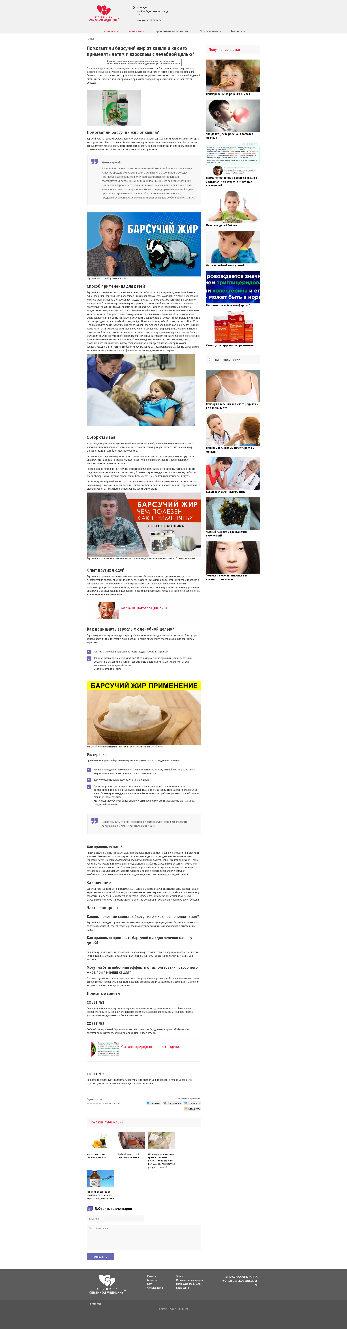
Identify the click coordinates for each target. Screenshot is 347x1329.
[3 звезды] (94, 1103)
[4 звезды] (97, 1103)
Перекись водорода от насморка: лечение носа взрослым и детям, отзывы (100, 1195)
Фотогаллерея (155, 1287)
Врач (150, 1284)
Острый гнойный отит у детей (225, 265)
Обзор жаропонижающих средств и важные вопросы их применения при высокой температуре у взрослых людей (161, 1161)
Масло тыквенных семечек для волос (96, 1156)
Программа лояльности (188, 1284)
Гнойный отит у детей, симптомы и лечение (128, 1156)
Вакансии (152, 1280)
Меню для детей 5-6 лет (221, 225)
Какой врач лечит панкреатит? (225, 491)
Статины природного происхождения (151, 1047)
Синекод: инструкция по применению (230, 345)
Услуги (179, 1276)
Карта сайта (182, 1287)
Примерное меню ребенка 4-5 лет (228, 94)
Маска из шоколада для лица (144, 608)
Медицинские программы (189, 1280)
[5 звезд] (100, 1103)
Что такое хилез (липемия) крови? (228, 305)
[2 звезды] (91, 1103)
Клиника (151, 1276)
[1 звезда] (88, 1103)
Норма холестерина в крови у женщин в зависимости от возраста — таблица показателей (231, 181)
